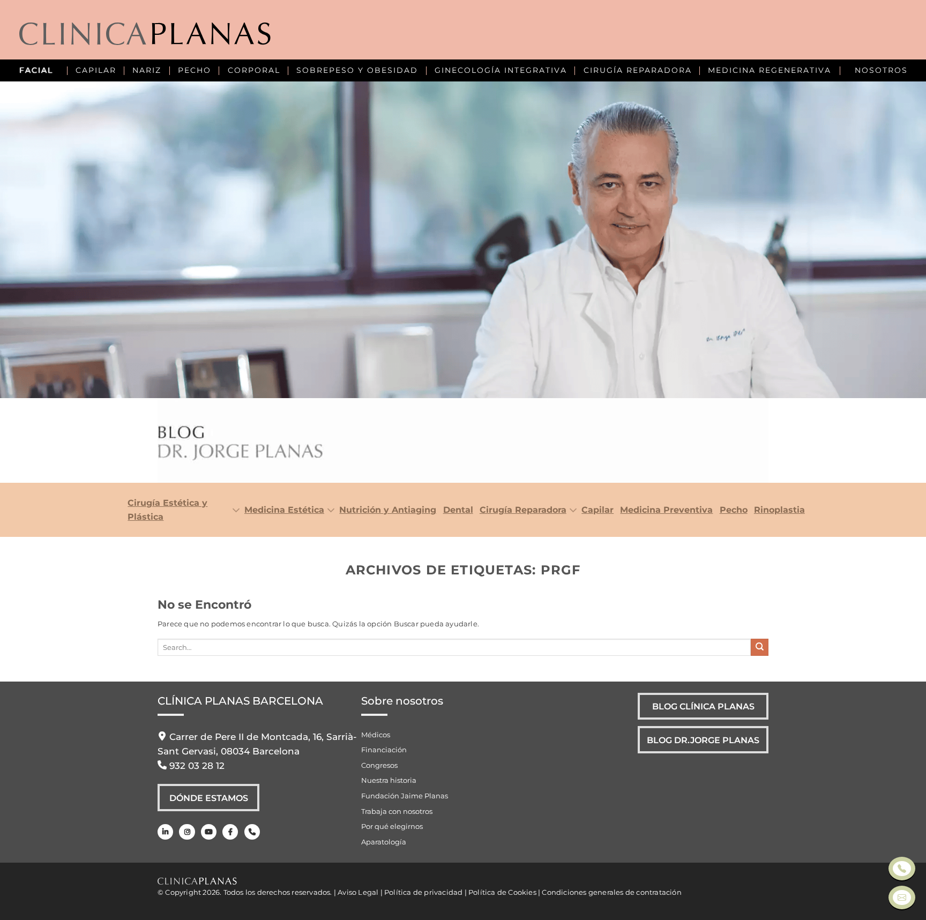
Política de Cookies (502, 892)
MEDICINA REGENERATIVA (769, 70)
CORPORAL (254, 70)
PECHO (194, 70)
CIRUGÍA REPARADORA (638, 70)
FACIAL (36, 70)
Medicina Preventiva (666, 509)
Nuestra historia (388, 780)
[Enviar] (759, 647)
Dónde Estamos (208, 797)
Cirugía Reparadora (523, 509)
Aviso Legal (358, 892)
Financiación (384, 749)
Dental (458, 509)
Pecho (733, 509)
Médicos (375, 734)
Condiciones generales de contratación (611, 892)
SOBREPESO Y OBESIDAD (357, 70)
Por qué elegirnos (392, 826)
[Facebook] (230, 832)
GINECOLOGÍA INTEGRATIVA (501, 70)
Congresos (379, 765)
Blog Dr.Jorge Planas (703, 740)
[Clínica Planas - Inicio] (145, 35)
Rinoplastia (779, 509)
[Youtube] (208, 832)
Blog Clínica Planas (703, 706)
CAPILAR (96, 70)
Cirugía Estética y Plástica (167, 509)
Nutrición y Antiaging (387, 509)
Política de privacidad (423, 892)
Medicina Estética (284, 509)
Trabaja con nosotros (396, 811)
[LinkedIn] (165, 832)
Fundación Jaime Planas (404, 795)
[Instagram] (187, 832)
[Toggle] (233, 511)
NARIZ (146, 70)
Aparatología (383, 841)
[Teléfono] (252, 832)
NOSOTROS (881, 70)
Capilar (597, 509)
